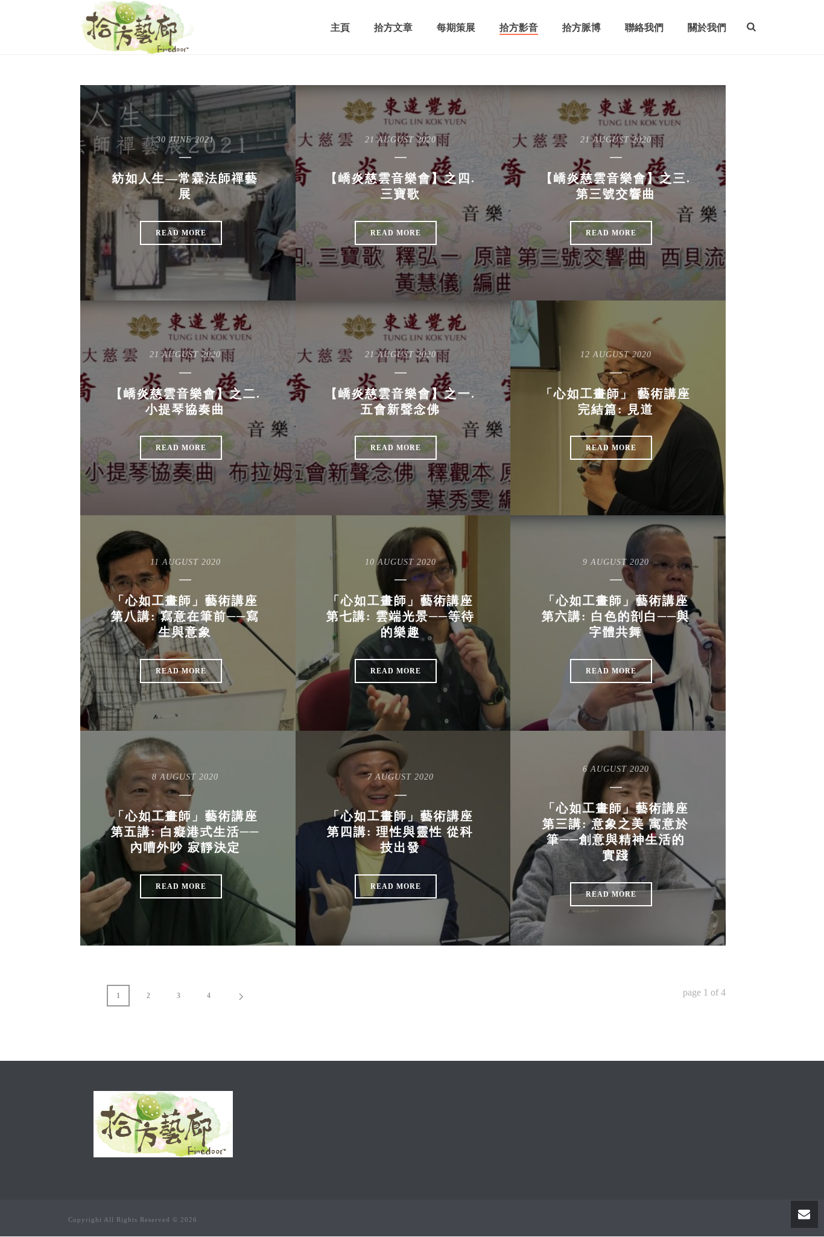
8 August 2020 (185, 776)
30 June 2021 (185, 139)
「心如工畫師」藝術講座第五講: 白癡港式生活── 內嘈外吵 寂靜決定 (185, 831)
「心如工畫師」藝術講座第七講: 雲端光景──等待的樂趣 (400, 616)
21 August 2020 (400, 139)
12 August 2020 (615, 354)
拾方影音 (518, 27)
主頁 (340, 27)
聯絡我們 (644, 27)
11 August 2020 (185, 562)
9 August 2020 (616, 562)
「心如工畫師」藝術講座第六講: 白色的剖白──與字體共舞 (616, 616)
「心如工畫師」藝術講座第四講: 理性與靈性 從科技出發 (400, 831)
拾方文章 (393, 27)
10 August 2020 (400, 562)
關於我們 (707, 27)
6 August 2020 (616, 769)
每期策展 (456, 27)
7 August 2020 (400, 776)
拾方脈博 (581, 27)
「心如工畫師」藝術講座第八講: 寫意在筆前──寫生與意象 (185, 616)
